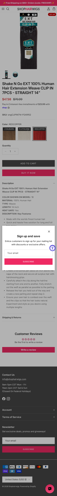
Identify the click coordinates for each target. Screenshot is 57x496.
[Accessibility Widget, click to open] (52, 248)
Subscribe (28, 261)
